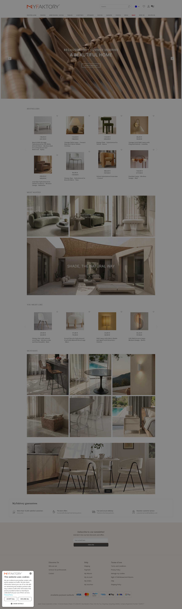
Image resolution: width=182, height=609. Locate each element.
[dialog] (18, 589)
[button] (18, 603)
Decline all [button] (25, 599)
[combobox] (30, 573)
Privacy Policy (8, 595)
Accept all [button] (11, 599)
